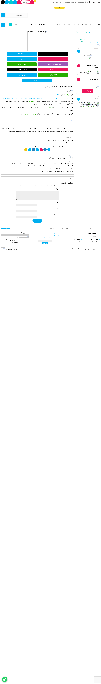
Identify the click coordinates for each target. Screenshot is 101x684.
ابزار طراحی (70, 140)
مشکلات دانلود (94, 241)
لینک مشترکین (38, 80)
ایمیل (56, 208)
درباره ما (77, 241)
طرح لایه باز (50, 146)
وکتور (58, 140)
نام (57, 202)
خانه (99, 24)
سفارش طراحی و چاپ (82, 40)
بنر (64, 24)
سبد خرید (77, 236)
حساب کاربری (42, 24)
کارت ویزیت (92, 24)
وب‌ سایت (55, 214)
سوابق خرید (94, 239)
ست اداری (84, 24)
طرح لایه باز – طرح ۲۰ (92, 2)
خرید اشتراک (49, 107)
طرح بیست (56, 146)
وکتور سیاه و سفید (52, 140)
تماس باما (77, 239)
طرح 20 (62, 146)
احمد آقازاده (50, 158)
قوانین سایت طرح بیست (29, 114)
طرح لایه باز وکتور (43, 146)
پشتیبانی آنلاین (94, 39)
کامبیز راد (15, 237)
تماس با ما (33, 24)
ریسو (69, 24)
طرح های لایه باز (93, 236)
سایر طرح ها (57, 24)
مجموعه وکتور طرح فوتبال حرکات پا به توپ (58, 86)
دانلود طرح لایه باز (69, 146)
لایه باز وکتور (35, 146)
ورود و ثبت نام (88, 91)
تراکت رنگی (76, 24)
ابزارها (50, 24)
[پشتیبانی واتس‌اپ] (4, 679)
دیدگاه (56, 189)
